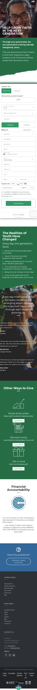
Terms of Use (25, 675)
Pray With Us (8, 621)
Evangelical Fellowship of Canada (10, 682)
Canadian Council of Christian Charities (20, 682)
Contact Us (7, 623)
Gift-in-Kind (7, 590)
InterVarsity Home (9, 610)
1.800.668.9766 (15, 648)
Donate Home (8, 584)
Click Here (32, 7)
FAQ (5, 595)
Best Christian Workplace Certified (18, 687)
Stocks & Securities (9, 586)
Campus (6, 617)
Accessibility (11, 673)
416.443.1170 (11, 646)
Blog (5, 619)
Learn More (18, 421)
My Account (7, 593)
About (6, 612)
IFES (28, 682)
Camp (6, 614)
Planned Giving (8, 588)
